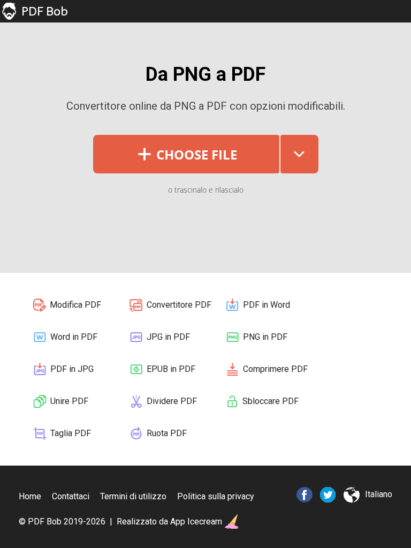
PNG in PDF (265, 337)
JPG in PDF (168, 337)
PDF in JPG (72, 369)
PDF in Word (266, 305)
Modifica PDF (75, 305)
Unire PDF (69, 401)
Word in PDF (73, 337)
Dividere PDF (172, 401)
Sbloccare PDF (270, 401)
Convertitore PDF (179, 305)
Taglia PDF (70, 433)
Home (30, 496)
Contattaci (70, 496)
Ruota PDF (167, 433)
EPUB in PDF (171, 369)
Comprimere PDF (275, 369)
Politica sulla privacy (215, 496)
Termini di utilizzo (133, 496)
